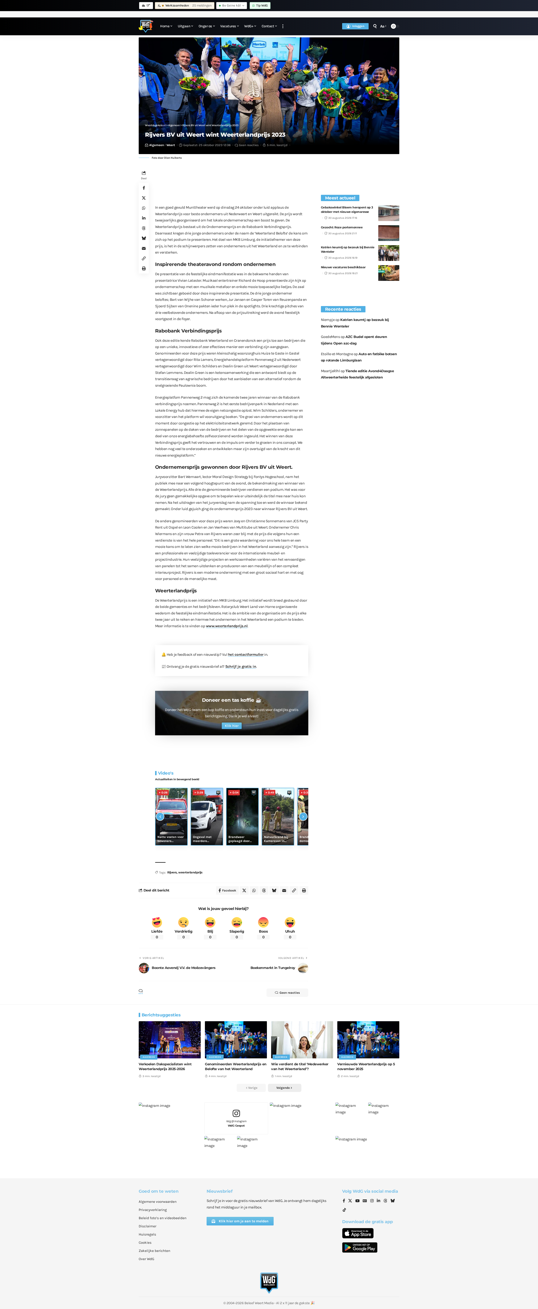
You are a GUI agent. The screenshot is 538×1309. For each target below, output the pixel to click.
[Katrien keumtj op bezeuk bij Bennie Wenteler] (388, 253)
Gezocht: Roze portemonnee (342, 227)
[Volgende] (303, 816)
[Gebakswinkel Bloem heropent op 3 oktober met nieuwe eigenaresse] (388, 213)
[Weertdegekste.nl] (146, 26)
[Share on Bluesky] (144, 238)
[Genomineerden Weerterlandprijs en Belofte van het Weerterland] (236, 1039)
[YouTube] (357, 1201)
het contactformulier (246, 654)
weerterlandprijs (190, 872)
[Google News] (365, 1201)
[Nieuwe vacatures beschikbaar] (388, 273)
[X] (350, 1201)
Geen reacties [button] (290, 993)
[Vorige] (160, 816)
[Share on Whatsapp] (144, 208)
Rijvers (172, 872)
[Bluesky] (392, 1201)
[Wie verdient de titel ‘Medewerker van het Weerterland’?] (302, 1039)
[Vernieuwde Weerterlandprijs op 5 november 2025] (368, 1039)
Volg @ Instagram (236, 1123)
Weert (170, 145)
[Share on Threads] (144, 228)
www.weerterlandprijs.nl (227, 626)
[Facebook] (344, 1201)
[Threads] (385, 1201)
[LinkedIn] (378, 1201)
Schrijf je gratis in (240, 666)
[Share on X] (144, 198)
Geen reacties (249, 145)
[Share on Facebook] (144, 188)
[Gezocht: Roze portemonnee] (388, 233)
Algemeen (156, 145)
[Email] (144, 248)
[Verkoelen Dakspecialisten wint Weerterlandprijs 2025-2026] (170, 1039)
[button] (283, 26)
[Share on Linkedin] (144, 218)
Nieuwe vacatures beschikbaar (343, 267)
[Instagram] (372, 1201)
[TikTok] (344, 1210)
